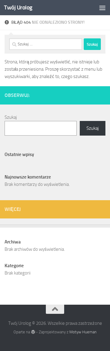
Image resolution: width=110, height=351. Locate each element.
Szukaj (11, 117)
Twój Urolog (18, 7)
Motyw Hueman (83, 332)
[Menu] (102, 7)
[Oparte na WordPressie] (33, 332)
